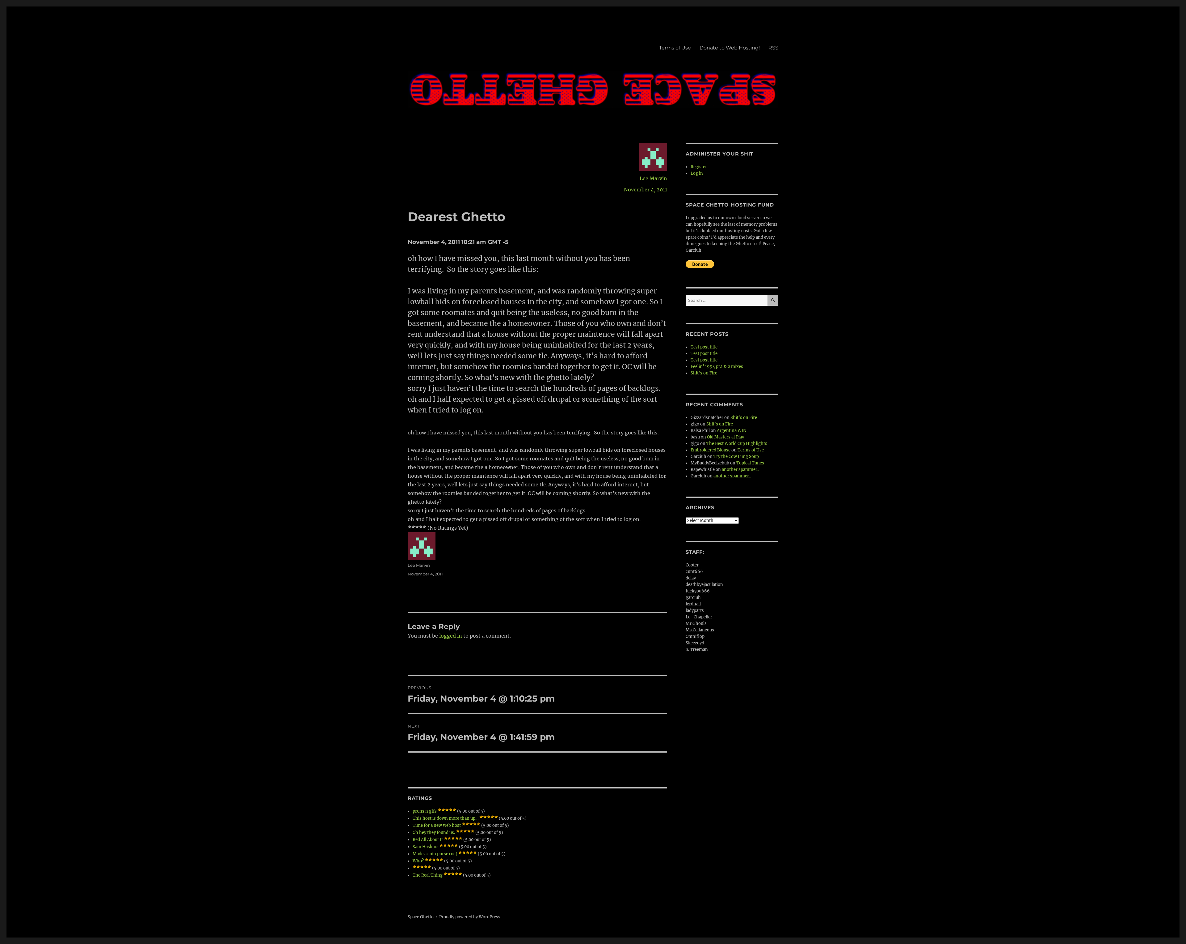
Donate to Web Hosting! (730, 48)
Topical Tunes (750, 463)
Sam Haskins (426, 846)
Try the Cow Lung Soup (736, 456)
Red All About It (428, 839)
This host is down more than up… (445, 818)
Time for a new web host (437, 825)
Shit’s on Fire (704, 373)
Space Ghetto (421, 917)
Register (699, 166)
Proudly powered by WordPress (469, 917)
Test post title (704, 347)
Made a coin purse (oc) (435, 853)
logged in (450, 636)
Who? (418, 861)
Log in (697, 173)
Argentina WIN (731, 430)
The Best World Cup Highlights (736, 443)
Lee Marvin (653, 178)
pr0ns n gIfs (425, 811)
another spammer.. (740, 469)
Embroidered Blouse (710, 450)
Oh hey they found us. (434, 832)
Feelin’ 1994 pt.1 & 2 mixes (717, 366)
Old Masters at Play (725, 437)
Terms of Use (675, 48)
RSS (773, 48)
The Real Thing (428, 875)
